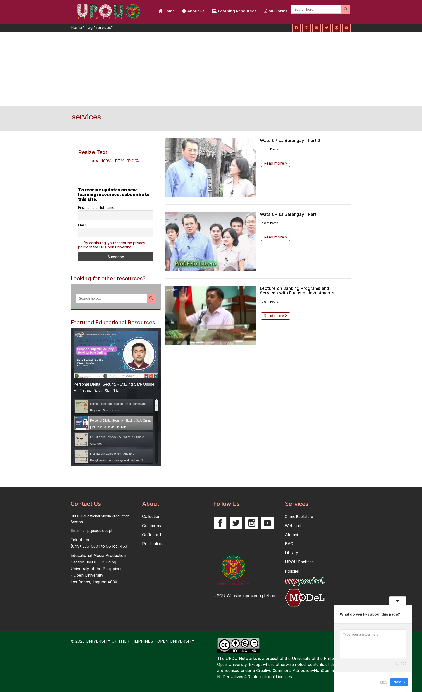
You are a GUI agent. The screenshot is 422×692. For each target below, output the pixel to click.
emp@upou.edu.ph (98, 531)
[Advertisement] (211, 69)
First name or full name (96, 207)
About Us (195, 11)
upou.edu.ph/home (261, 595)
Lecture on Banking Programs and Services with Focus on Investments (297, 291)
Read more (274, 163)
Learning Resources (237, 11)
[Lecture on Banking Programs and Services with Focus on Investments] (210, 315)
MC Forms (277, 11)
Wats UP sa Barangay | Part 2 (290, 140)
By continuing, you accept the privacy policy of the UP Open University (111, 245)
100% (106, 160)
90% (95, 161)
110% (119, 160)
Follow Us (226, 503)
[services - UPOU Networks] (108, 11)
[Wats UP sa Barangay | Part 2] (210, 167)
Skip (383, 682)
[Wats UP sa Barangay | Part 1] (210, 241)
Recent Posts (269, 149)
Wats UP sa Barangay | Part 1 (289, 214)
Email (82, 225)
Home (169, 11)
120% (133, 160)
